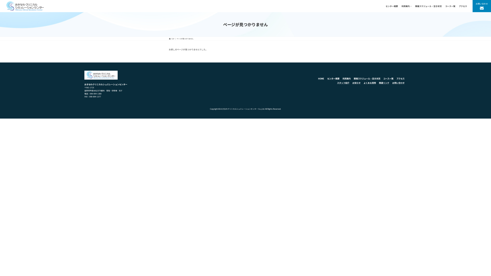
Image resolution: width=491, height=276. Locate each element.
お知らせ (356, 82)
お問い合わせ (398, 82)
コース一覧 (388, 78)
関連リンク (384, 82)
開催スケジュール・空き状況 (367, 78)
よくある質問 (370, 82)
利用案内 (347, 78)
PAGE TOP (478, 265)
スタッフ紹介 (343, 82)
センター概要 (333, 78)
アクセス (401, 78)
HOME (321, 78)
